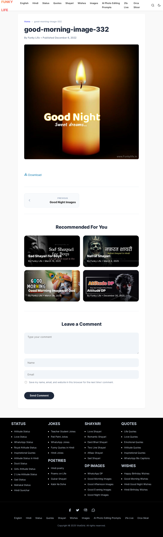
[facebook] (70, 510)
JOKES (54, 423)
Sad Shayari (94, 458)
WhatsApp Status (23, 442)
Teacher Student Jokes (63, 431)
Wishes (82, 3)
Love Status (20, 436)
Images (94, 3)
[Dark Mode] (159, 5)
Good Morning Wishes (136, 478)
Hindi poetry (57, 468)
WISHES (128, 466)
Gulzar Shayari (58, 478)
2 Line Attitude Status (25, 474)
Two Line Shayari (97, 447)
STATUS (18, 423)
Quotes (57, 3)
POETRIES (57, 460)
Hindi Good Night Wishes (137, 484)
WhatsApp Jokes (60, 442)
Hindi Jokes (57, 452)
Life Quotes (130, 431)
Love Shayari (94, 431)
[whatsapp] (93, 510)
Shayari (69, 3)
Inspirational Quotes (24, 452)
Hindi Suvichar (21, 490)
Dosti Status (20, 463)
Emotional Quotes (133, 442)
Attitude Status (22, 431)
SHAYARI (93, 423)
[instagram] (85, 510)
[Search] (152, 5)
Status (45, 3)
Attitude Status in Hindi (26, 458)
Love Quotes (131, 436)
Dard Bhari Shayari (97, 442)
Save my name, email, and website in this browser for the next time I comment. (71, 382)
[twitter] (78, 510)
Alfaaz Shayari (95, 452)
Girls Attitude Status (24, 469)
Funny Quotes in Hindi (62, 447)
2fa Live (129, 518)
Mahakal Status (22, 485)
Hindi (35, 3)
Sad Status (20, 479)
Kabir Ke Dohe (58, 484)
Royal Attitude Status (25, 447)
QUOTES (129, 423)
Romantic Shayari (97, 436)
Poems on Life (58, 473)
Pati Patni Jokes (59, 436)
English (24, 3)
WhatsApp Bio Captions (137, 458)
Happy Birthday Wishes (136, 473)
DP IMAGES (95, 466)
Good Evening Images (99, 489)
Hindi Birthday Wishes (136, 489)
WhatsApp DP (95, 473)
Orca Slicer (143, 518)
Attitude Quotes (132, 447)
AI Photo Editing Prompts (107, 518)
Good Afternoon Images (100, 484)
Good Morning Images (100, 478)
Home (27, 21)
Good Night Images (98, 494)
